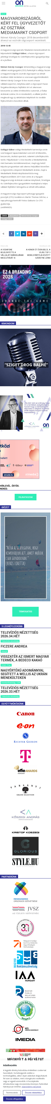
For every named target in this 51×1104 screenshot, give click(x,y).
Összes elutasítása (33, 1092)
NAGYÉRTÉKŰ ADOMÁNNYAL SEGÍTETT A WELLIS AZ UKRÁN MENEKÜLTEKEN (24, 674)
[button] (47, 3)
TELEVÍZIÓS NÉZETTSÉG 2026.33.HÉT (19, 689)
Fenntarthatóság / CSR (10, 682)
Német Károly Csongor (29, 216)
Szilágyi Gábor (7, 219)
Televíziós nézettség (10, 641)
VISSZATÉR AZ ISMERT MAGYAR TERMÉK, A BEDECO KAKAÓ (25, 658)
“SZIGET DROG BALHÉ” (26, 364)
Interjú (4, 651)
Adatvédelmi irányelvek (31, 1086)
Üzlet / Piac (6, 665)
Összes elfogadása (14, 1099)
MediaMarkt (14, 216)
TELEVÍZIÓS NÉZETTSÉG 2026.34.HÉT (19, 634)
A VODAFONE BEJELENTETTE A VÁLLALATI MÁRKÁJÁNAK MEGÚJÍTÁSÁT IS (12, 253)
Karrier (3, 14)
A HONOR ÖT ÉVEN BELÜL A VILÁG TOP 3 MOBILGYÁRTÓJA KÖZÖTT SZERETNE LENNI (38, 253)
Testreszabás (12, 1092)
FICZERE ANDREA (14, 646)
